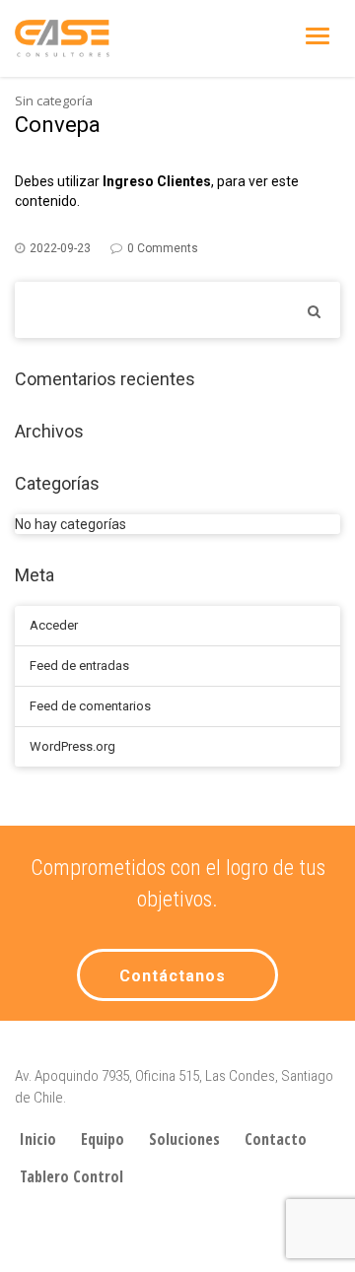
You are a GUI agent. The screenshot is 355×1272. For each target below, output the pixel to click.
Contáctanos (172, 976)
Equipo (102, 1139)
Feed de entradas (79, 665)
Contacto (276, 1139)
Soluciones (184, 1139)
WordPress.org (72, 746)
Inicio (38, 1139)
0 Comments (162, 248)
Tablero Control (71, 1176)
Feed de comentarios (90, 706)
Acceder (54, 625)
